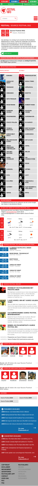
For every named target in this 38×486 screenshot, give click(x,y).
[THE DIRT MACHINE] (9, 155)
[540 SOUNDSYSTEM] (28, 161)
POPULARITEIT (4, 70)
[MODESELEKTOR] (28, 79)
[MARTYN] (28, 97)
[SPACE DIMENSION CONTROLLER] (9, 150)
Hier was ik (8, 53)
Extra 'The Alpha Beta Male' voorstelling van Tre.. (17, 439)
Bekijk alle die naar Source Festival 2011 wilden (16, 388)
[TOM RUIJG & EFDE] (28, 185)
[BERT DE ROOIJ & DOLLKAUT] (28, 132)
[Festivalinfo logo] (8, 11)
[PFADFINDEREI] (9, 120)
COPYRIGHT (5, 465)
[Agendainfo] (33, 1)
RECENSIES (22, 476)
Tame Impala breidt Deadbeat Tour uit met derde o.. (17, 418)
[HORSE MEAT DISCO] (9, 138)
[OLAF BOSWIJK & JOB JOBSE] (28, 191)
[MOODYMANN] (9, 108)
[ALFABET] (9, 191)
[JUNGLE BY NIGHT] (9, 85)
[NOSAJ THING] (28, 85)
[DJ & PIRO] (9, 185)
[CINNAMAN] (9, 97)
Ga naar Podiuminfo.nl (23, 429)
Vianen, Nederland (18, 33)
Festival (5, 25)
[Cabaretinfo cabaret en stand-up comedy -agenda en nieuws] (23, 1)
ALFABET (21, 70)
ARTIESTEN (22, 471)
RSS (2, 480)
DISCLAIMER (5, 467)
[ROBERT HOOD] (28, 108)
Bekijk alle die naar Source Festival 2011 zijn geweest (16, 363)
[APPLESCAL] (28, 91)
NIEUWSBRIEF (6, 469)
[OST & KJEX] (28, 144)
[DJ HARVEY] (28, 126)
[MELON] (28, 155)
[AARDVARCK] (28, 138)
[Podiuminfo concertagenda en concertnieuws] (14, 1)
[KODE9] (28, 103)
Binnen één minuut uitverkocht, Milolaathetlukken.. (17, 424)
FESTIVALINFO (23, 465)
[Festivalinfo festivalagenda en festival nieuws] (4, 1)
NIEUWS (21, 467)
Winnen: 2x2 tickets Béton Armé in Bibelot (15, 412)
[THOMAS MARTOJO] (9, 132)
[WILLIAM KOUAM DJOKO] (9, 144)
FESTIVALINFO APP (8, 474)
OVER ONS (5, 478)
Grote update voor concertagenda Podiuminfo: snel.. (18, 452)
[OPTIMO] (28, 173)
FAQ (2, 483)
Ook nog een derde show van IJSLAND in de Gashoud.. (19, 421)
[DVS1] (9, 179)
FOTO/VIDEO (22, 478)
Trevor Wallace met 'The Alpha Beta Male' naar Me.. (18, 444)
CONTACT (4, 476)
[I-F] (9, 167)
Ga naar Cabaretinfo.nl (23, 458)
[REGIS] (28, 167)
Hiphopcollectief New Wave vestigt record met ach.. (17, 415)
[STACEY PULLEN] (9, 126)
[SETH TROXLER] (9, 103)
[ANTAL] (28, 150)
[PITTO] (28, 196)
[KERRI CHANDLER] (9, 161)
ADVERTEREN (6, 471)
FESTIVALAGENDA (24, 469)
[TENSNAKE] (9, 91)
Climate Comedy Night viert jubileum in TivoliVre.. (17, 442)
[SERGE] (9, 196)
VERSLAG (21, 474)
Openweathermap (11, 211)
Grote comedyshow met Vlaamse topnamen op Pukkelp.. (16, 448)
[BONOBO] (9, 79)
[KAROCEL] (9, 173)
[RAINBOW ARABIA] (9, 114)
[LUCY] (28, 179)
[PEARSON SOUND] (28, 114)
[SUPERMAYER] (28, 120)
